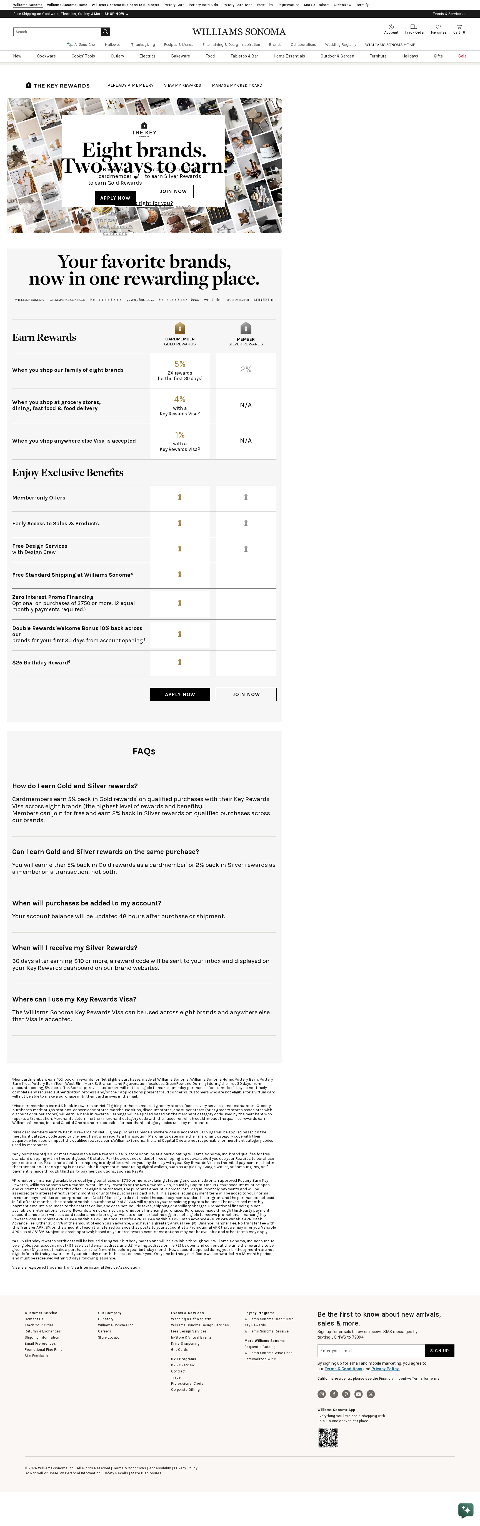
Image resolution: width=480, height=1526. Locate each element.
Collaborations (303, 44)
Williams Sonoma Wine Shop (268, 1353)
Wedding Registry (340, 44)
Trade (176, 1377)
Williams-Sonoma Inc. (116, 1325)
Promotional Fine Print (43, 1350)
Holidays (410, 56)
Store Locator (109, 1337)
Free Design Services (189, 1331)
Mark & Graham (317, 5)
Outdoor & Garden (337, 56)
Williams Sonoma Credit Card (269, 1319)
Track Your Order (39, 1325)
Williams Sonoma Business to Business (125, 5)
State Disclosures (146, 1473)
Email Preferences (40, 1344)
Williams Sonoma (28, 5)
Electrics (148, 56)
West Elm (265, 5)
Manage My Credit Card (237, 85)
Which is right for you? (144, 203)
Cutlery (117, 56)
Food (210, 56)
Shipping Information (42, 1337)
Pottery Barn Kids (203, 5)
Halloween (113, 44)
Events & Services (448, 14)
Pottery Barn (174, 5)
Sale (462, 56)
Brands (275, 44)
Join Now (173, 191)
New (17, 56)
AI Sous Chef (85, 44)
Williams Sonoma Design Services (200, 1325)
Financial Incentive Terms (401, 1379)
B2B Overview (182, 1365)
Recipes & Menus (179, 44)
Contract (178, 1371)
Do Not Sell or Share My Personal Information (63, 1473)
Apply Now (115, 198)
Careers (104, 1331)
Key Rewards (255, 1325)
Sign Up (439, 1351)
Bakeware (180, 56)
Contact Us (34, 1319)
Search (105, 31)
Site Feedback (36, 1356)
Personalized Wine (260, 1359)
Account (391, 32)
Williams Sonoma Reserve (266, 1331)
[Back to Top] (466, 1494)
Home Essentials (289, 56)
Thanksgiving (143, 44)
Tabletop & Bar (244, 56)
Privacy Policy (186, 1468)
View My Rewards (182, 85)
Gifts (438, 56)
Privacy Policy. (385, 1369)
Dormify (362, 5)
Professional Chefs (187, 1384)
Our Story (106, 1319)
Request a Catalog (260, 1347)
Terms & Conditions (343, 1369)
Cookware (46, 56)
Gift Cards (179, 1350)
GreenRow (342, 5)
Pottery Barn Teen (237, 5)
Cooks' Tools (83, 56)
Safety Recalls (116, 1473)
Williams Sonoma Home (67, 5)
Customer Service (41, 1313)
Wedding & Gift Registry (191, 1319)
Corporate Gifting (185, 1390)
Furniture (378, 56)
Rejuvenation (289, 5)
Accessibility (160, 1468)
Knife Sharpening (185, 1344)
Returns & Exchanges (43, 1331)
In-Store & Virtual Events (191, 1337)
